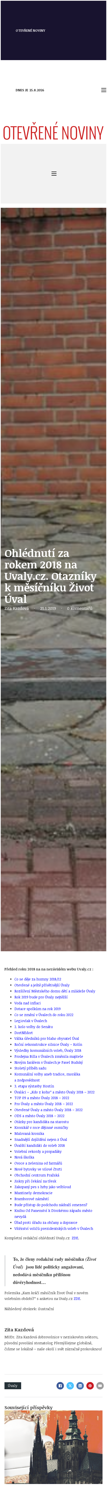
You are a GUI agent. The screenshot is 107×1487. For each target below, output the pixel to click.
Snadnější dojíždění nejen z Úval (40, 1139)
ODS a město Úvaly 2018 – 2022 (39, 1115)
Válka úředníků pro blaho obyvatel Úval (46, 1038)
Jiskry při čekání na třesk (35, 1181)
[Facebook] (60, 1385)
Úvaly (13, 1385)
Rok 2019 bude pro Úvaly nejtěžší (41, 997)
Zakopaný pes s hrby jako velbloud (42, 1186)
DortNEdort (23, 1032)
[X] (70, 1385)
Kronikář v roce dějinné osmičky (41, 1127)
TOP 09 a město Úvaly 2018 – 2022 (41, 1097)
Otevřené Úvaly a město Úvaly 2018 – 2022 (48, 1109)
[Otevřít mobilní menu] (103, 90)
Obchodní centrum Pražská (36, 1175)
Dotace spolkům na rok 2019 (37, 1008)
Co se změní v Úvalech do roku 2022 (43, 1014)
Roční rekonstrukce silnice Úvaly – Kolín (48, 1044)
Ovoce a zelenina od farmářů (38, 1163)
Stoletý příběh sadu (30, 1068)
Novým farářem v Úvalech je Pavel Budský (48, 1062)
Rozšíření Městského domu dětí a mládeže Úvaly (54, 991)
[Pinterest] (90, 1385)
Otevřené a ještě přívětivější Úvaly (42, 985)
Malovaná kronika (29, 1133)
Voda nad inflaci (27, 1003)
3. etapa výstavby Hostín (34, 1086)
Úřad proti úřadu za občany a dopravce (45, 1222)
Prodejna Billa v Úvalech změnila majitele (48, 1056)
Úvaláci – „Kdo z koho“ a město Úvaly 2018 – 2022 (54, 1092)
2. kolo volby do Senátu (33, 1026)
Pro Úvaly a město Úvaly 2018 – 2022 (43, 1103)
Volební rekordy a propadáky (38, 1151)
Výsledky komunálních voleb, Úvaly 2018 (47, 1050)
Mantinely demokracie (33, 1192)
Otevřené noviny (30, 30)
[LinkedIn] (80, 1385)
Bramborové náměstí (31, 1198)
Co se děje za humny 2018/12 (37, 979)
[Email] (100, 1385)
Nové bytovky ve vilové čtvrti (38, 1169)
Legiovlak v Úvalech (30, 1020)
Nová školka (24, 1157)
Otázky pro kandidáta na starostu (41, 1121)
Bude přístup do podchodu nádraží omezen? (50, 1204)
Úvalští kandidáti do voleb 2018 (39, 1145)
